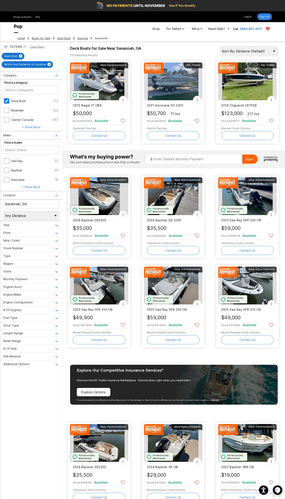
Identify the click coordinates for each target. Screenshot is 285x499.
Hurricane (18, 179)
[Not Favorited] (122, 120)
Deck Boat (64, 38)
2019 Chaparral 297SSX (239, 105)
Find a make (13, 142)
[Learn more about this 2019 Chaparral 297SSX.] (247, 81)
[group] (13, 56)
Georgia (82, 38)
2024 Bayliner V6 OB (162, 467)
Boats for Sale (41, 38)
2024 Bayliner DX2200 (89, 220)
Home (21, 38)
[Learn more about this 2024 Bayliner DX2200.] (99, 196)
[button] (263, 490)
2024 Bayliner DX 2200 (164, 220)
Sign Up (264, 16)
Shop (156, 28)
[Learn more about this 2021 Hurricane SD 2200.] (173, 81)
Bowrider (17, 110)
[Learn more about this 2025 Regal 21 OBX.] (99, 81)
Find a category (16, 82)
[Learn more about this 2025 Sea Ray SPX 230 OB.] (247, 196)
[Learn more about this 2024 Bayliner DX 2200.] (173, 196)
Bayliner (16, 170)
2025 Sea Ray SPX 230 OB (241, 220)
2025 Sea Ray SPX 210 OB (92, 309)
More (195, 28)
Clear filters (37, 46)
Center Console (22, 120)
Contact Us (99, 135)
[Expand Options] (123, 100)
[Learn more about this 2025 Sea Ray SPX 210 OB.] (99, 285)
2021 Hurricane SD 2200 (165, 105)
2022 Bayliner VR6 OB (237, 467)
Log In (247, 16)
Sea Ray (17, 161)
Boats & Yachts (23, 17)
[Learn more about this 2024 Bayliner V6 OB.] (173, 443)
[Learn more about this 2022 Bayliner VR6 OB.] (247, 443)
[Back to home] (18, 28)
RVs (38, 17)
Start (249, 159)
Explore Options (93, 392)
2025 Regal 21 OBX (87, 105)
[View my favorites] (268, 29)
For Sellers (174, 28)
